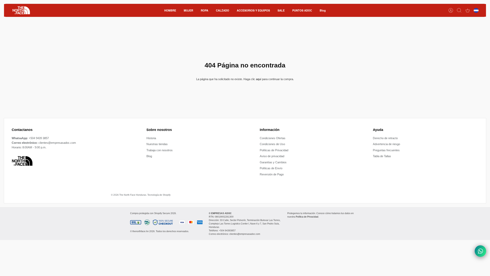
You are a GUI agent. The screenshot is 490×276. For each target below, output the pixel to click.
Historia (151, 138)
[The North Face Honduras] (21, 10)
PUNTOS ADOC (302, 10)
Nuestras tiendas (157, 144)
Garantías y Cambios (273, 162)
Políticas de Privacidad (274, 150)
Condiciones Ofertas (272, 138)
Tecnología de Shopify (159, 195)
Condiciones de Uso (272, 144)
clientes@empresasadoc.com (57, 142)
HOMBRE (170, 10)
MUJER (188, 10)
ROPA (204, 10)
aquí (258, 79)
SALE (281, 10)
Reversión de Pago (272, 174)
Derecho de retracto (385, 138)
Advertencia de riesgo (386, 144)
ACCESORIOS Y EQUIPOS (253, 10)
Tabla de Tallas (382, 156)
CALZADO (222, 10)
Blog (323, 10)
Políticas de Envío (271, 168)
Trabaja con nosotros (159, 150)
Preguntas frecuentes (386, 150)
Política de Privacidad (307, 216)
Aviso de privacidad (272, 156)
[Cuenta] (451, 10)
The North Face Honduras (132, 195)
